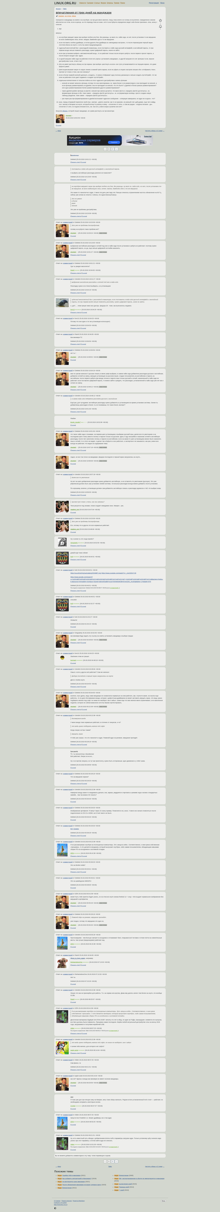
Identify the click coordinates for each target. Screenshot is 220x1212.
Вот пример (74, 829)
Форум (103, 3)
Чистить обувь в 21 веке (153, 131)
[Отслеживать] (160, 26)
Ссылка (58, 125)
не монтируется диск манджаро (73, 1181)
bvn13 (72, 309)
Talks (65, 9)
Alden (72, 1028)
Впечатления (67, 1188)
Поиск (122, 3)
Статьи (97, 3)
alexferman (75, 155)
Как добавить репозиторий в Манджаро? (77, 1178)
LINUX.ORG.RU (65, 3)
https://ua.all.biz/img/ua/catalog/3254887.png (85, 573)
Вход (162, 3)
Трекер (116, 3)
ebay (59, 131)
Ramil (72, 270)
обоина (64, 111)
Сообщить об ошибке (60, 1202)
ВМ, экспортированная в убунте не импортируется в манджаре (141, 1178)
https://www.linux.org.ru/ (60, 1204)
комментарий (68, 222)
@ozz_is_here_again (77, 958)
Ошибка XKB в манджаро (71, 1175)
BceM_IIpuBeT (75, 422)
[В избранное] (160, 20)
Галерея (90, 3)
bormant (73, 660)
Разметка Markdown (79, 1201)
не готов (68, 16)
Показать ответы (76, 216)
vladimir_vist (74, 509)
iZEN (72, 853)
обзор (74, 16)
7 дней (121, 1190)
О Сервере (57, 1201)
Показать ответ (75, 162)
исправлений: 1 (114, 588)
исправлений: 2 (113, 1030)
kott (71, 557)
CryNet (72, 1106)
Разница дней (124, 1187)
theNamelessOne (76, 962)
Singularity (74, 543)
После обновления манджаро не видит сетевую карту (81, 1185)
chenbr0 (68, 115)
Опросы (110, 3)
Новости (82, 3)
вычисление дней (125, 1184)
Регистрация (154, 3)
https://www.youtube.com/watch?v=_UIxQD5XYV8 (119, 573)
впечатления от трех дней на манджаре (83, 12)
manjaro (61, 16)
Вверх (163, 1201)
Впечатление (123, 1175)
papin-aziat (74, 1050)
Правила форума (67, 1201)
